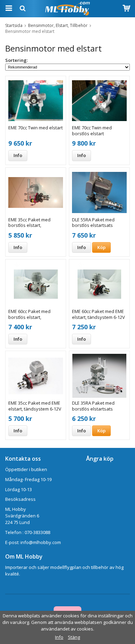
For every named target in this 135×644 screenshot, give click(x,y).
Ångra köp (100, 458)
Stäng (74, 637)
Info (18, 155)
